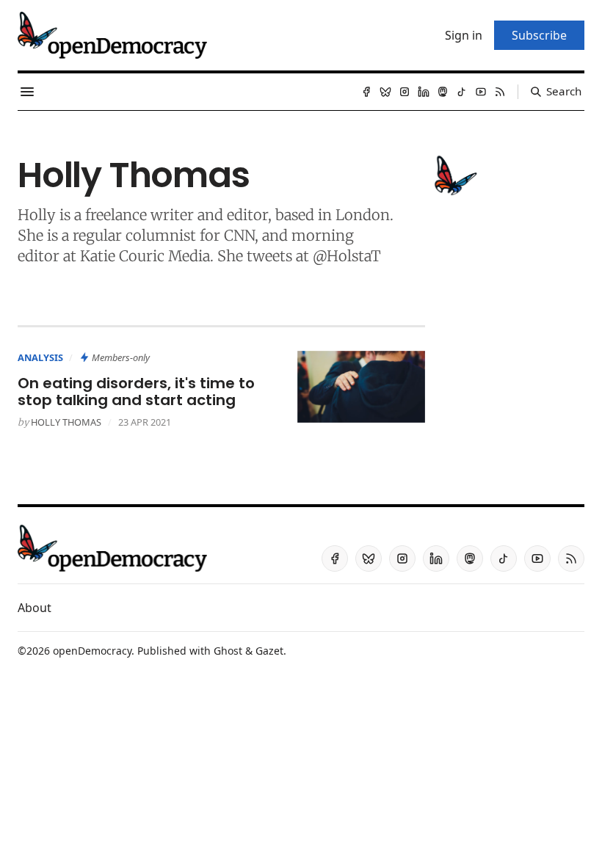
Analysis (40, 357)
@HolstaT (347, 256)
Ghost (228, 651)
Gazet (269, 651)
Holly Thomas (66, 422)
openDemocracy (92, 651)
